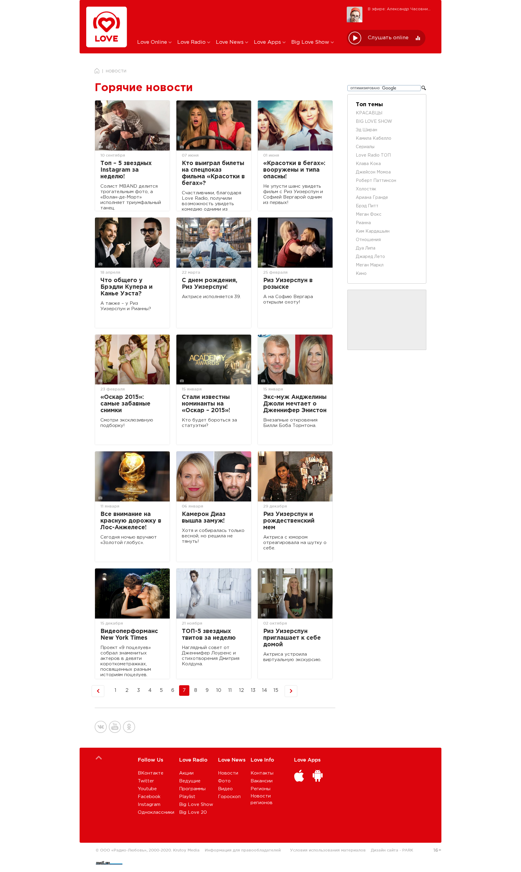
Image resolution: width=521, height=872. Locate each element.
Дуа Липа (365, 248)
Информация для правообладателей (243, 850)
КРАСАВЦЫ (369, 113)
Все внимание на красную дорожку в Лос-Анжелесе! (130, 521)
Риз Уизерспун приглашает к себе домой (292, 638)
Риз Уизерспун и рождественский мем (288, 521)
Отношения (368, 240)
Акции (186, 773)
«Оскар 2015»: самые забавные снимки (125, 404)
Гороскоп (229, 797)
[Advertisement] (237, 19)
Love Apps (268, 42)
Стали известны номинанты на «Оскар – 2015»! (206, 404)
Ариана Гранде (372, 197)
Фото (224, 781)
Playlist (187, 797)
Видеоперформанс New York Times (129, 635)
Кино (361, 273)
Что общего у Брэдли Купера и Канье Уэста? (126, 287)
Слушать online (388, 38)
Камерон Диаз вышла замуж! (204, 518)
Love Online (153, 42)
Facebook (149, 797)
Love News (230, 42)
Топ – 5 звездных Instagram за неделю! (126, 170)
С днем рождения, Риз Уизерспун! (209, 284)
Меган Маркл (370, 265)
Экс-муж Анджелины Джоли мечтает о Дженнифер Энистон (295, 404)
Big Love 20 (193, 812)
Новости (228, 773)
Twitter (146, 781)
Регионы (260, 789)
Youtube (147, 789)
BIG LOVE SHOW (374, 121)
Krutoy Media (186, 850)
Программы (192, 789)
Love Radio (192, 42)
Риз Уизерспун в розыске (288, 284)
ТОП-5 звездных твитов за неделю (209, 635)
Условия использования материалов (328, 850)
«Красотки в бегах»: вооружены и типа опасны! (294, 170)
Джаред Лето (370, 257)
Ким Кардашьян (373, 231)
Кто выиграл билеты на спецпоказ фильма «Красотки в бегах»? (213, 173)
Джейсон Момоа (373, 172)
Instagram (149, 805)
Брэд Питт (367, 206)
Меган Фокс (368, 214)
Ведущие (190, 781)
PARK (407, 850)
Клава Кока (368, 164)
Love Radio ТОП (373, 155)
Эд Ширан (366, 130)
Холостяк (366, 189)
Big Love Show (311, 42)
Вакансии (262, 781)
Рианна (363, 223)
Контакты (262, 773)
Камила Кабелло (373, 138)
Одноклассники (156, 812)
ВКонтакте (150, 773)
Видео (225, 789)
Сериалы (365, 147)
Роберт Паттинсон (376, 181)
